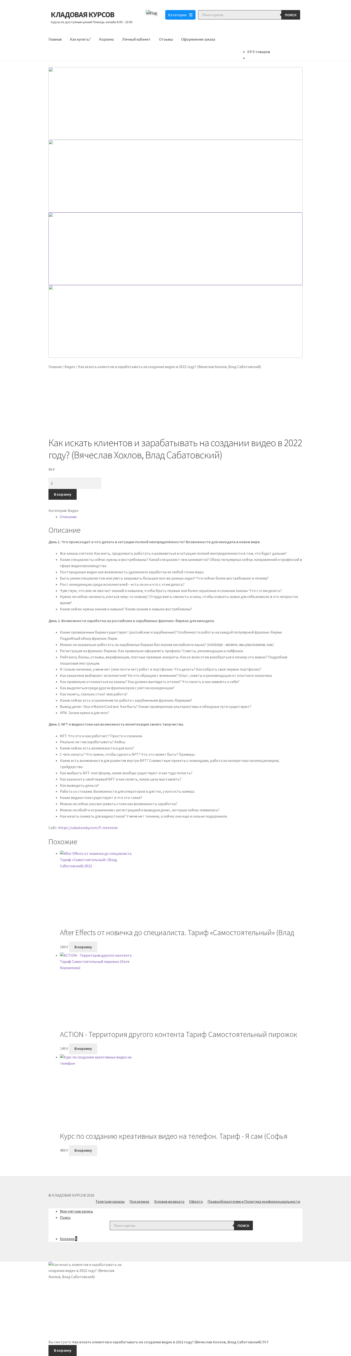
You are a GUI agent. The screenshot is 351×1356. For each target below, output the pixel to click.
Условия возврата (169, 1201)
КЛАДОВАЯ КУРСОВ (82, 14)
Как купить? (80, 39)
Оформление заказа (198, 39)
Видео (69, 366)
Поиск (291, 14)
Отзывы (166, 39)
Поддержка (139, 1201)
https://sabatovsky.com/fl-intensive (88, 827)
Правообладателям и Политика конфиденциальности (253, 1201)
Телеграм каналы (110, 1201)
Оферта (196, 1201)
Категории (177, 14)
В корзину (62, 494)
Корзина (106, 39)
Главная (55, 39)
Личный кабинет (136, 39)
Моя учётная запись (76, 1211)
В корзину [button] (83, 946)
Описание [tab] (68, 516)
